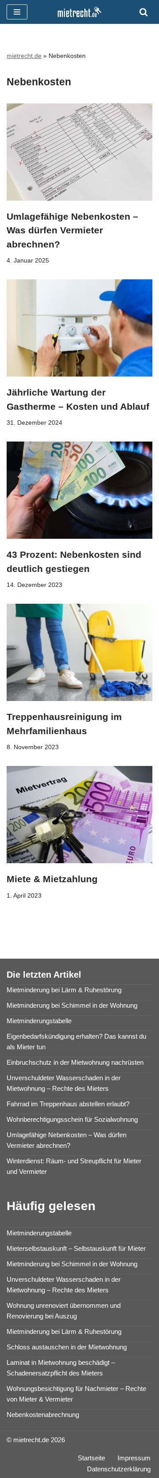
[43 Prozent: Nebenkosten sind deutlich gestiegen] (79, 490)
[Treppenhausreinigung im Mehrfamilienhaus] (79, 652)
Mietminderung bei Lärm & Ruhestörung (64, 990)
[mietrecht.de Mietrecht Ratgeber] (79, 12)
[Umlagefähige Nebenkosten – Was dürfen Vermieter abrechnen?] (79, 152)
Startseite (91, 1458)
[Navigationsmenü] (17, 11)
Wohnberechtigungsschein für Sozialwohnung (72, 1119)
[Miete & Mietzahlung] (79, 814)
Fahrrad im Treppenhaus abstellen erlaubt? (68, 1104)
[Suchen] (143, 12)
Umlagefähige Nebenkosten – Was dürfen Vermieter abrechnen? (72, 230)
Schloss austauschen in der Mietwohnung (67, 1347)
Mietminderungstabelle (39, 1021)
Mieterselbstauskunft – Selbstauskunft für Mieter (76, 1248)
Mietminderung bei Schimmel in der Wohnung (72, 1005)
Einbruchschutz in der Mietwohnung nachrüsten (75, 1062)
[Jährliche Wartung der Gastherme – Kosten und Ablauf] (79, 328)
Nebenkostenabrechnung (43, 1414)
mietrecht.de (24, 55)
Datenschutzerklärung (119, 1469)
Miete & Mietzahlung (52, 879)
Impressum (134, 1458)
